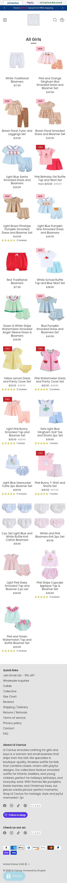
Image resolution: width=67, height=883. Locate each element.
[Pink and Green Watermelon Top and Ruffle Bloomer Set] (17, 618)
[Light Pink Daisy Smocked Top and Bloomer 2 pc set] (17, 564)
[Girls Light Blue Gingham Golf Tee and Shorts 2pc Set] (49, 410)
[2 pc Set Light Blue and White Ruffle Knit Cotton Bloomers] (17, 515)
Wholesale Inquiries (16, 681)
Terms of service (14, 718)
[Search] (55, 20)
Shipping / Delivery (15, 707)
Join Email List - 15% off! (18, 675)
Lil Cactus (13, 3)
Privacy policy (12, 723)
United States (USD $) (15, 864)
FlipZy (30, 2)
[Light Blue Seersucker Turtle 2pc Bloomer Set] (17, 464)
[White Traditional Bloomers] (17, 60)
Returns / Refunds (15, 712)
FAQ (5, 734)
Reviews (8, 702)
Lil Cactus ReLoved (51, 2)
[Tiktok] (18, 805)
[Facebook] (4, 805)
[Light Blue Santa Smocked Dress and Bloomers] (17, 158)
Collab (7, 686)
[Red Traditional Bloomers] (17, 261)
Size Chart (10, 696)
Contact (8, 728)
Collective (10, 691)
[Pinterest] (25, 805)
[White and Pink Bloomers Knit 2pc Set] (49, 515)
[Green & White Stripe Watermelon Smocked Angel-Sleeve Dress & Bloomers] (17, 307)
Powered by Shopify (34, 870)
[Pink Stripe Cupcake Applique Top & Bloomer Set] (49, 564)
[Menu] (5, 20)
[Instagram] (11, 805)
